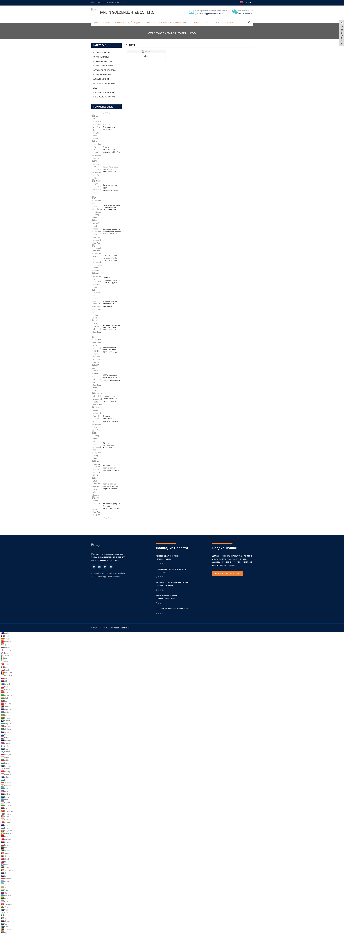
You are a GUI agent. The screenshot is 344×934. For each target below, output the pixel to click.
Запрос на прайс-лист (229, 573)
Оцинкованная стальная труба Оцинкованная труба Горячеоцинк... (110, 257)
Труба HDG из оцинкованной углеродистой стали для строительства (110, 398)
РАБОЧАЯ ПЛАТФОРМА (103, 92)
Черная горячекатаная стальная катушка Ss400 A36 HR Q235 (111, 467)
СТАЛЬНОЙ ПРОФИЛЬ (177, 33)
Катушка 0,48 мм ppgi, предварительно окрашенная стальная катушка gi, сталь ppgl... (111, 187)
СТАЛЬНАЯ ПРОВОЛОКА (104, 70)
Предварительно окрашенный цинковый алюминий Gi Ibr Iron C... (111, 303)
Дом (96, 22)
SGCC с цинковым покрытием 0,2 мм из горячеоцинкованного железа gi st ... (112, 377)
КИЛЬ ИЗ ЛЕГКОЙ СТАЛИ (104, 97)
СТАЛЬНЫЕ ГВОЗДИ (102, 74)
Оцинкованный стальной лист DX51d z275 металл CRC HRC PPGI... (111, 349)
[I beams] (146, 51)
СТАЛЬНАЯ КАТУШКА (102, 61)
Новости (150, 22)
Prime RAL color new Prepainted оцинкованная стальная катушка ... (111, 169)
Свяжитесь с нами (223, 22)
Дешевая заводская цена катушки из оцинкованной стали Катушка (111, 327)
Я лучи (146, 56)
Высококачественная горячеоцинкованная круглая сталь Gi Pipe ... (112, 231)
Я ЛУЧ (193, 33)
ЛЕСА (95, 88)
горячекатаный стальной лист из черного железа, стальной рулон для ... (112, 486)
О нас (206, 22)
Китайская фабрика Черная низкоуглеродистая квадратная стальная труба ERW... (111, 506)
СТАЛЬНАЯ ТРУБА (101, 52)
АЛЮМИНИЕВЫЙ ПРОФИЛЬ (101, 79)
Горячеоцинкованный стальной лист (172, 608)
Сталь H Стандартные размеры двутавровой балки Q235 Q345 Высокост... (111, 127)
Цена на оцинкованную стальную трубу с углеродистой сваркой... (110, 418)
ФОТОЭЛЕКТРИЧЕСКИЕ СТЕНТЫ (104, 84)
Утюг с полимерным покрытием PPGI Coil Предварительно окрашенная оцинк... (111, 149)
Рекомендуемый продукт (128, 22)
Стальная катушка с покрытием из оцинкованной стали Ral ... (112, 207)
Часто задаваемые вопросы (174, 22)
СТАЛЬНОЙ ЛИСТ (101, 57)
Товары (106, 22)
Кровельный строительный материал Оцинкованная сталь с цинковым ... (111, 445)
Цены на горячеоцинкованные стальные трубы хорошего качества (112, 280)
